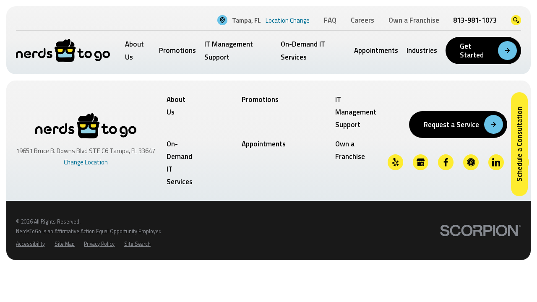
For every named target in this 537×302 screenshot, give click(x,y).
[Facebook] (446, 162)
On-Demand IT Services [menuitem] (303, 50)
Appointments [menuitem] (376, 50)
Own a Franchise (350, 150)
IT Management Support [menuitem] (228, 50)
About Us (176, 105)
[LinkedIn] (496, 162)
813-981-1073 (475, 20)
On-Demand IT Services (180, 162)
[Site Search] (516, 20)
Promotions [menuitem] (177, 50)
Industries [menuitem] (422, 50)
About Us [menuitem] (134, 50)
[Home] (62, 50)
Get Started (472, 50)
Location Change (288, 20)
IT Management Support (355, 112)
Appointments (264, 143)
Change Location (86, 162)
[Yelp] (396, 162)
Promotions (260, 99)
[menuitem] (30, 244)
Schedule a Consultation (519, 144)
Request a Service (451, 124)
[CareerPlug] (471, 162)
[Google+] (421, 162)
